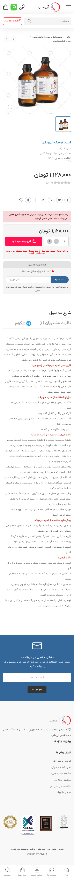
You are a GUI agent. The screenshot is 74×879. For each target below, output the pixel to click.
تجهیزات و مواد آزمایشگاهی (47, 37)
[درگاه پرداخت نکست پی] (28, 825)
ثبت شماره (59, 279)
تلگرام (20, 323)
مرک (66, 161)
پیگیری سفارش (62, 780)
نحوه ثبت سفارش (61, 767)
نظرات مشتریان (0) (55, 323)
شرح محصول (60, 313)
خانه (68, 37)
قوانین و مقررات (62, 761)
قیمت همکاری (11, 20)
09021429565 (62, 741)
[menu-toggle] (68, 7)
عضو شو (39, 689)
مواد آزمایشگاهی (62, 41)
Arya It (43, 854)
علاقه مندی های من (60, 786)
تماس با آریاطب (62, 792)
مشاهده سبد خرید (60, 773)
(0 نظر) (49, 183)
